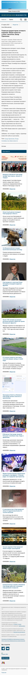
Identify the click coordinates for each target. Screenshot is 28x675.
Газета (11, 19)
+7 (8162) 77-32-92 (17, 624)
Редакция (3, 672)
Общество (15, 24)
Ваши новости (14, 141)
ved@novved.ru (22, 626)
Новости (3, 19)
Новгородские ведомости (19, 632)
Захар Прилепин (9, 138)
